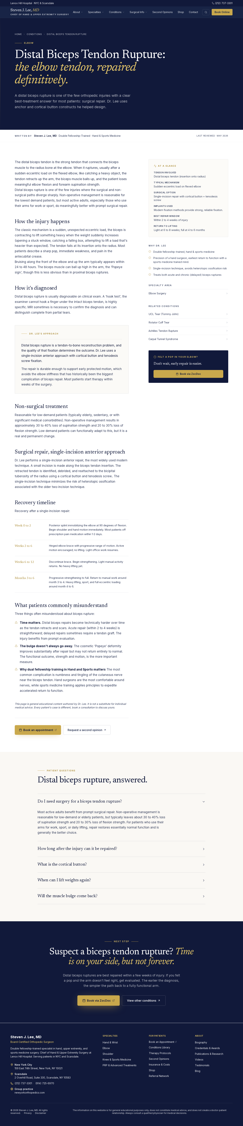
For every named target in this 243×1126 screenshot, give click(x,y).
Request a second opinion (85, 730)
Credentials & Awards (207, 1048)
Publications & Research (209, 1053)
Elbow (106, 1048)
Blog (197, 1070)
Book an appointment (38, 730)
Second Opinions (162, 12)
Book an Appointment (161, 1041)
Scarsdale (21, 1073)
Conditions (115, 12)
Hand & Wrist (110, 1042)
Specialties (94, 12)
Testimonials (202, 1065)
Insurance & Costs (159, 1064)
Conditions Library (159, 1047)
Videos (199, 1059)
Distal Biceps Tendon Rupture (66, 34)
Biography (201, 1042)
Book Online (222, 12)
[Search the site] (206, 12)
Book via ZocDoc (190, 373)
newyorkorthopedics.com (30, 1092)
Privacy (28, 1113)
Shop (181, 12)
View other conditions (141, 1000)
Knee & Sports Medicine (117, 1059)
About (76, 12)
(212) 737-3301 (224, 3)
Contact (193, 12)
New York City (23, 1064)
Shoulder (108, 1053)
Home (18, 34)
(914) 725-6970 (44, 1083)
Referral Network (159, 1075)
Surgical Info (137, 12)
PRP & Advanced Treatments (119, 1065)
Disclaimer (40, 1113)
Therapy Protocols (160, 1053)
